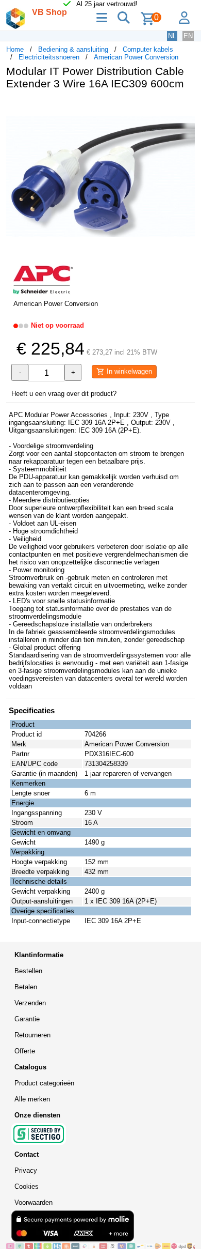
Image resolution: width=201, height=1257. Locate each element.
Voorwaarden (33, 1202)
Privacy (25, 1170)
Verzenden (30, 1003)
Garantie (27, 1019)
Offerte (24, 1051)
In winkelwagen (128, 371)
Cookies (26, 1186)
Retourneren (32, 1035)
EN (188, 36)
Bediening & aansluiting (73, 49)
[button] (185, 108)
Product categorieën (44, 1083)
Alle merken (32, 1099)
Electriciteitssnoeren (49, 57)
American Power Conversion (136, 57)
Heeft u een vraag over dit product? (63, 393)
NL (172, 36)
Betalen (25, 987)
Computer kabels (148, 49)
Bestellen (28, 971)
